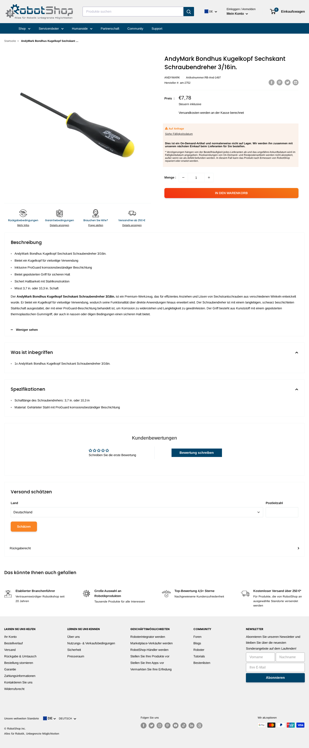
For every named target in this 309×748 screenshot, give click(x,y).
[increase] (209, 177)
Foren (197, 636)
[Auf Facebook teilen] (272, 82)
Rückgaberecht (20, 548)
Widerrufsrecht (14, 689)
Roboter (198, 649)
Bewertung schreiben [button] (197, 452)
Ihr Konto (10, 636)
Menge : (170, 177)
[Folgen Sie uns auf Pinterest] (167, 725)
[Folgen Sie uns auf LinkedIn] (191, 725)
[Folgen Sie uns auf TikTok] (183, 725)
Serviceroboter (49, 28)
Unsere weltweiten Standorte (21, 718)
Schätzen (24, 526)
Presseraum (75, 656)
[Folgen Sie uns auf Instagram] (159, 725)
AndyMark (172, 77)
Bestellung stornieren (18, 663)
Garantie (10, 669)
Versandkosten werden (194, 112)
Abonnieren (275, 677)
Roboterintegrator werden (147, 636)
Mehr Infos (23, 225)
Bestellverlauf (13, 643)
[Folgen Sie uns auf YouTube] (175, 725)
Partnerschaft (110, 28)
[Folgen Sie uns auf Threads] (199, 725)
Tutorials (199, 656)
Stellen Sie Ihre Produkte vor (149, 656)
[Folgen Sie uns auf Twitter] (151, 725)
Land (14, 503)
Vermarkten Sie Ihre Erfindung (151, 669)
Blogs (197, 643)
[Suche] (189, 11)
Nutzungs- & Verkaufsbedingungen (91, 643)
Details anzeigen (59, 225)
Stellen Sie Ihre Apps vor (147, 663)
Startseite (10, 40)
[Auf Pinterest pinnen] (280, 82)
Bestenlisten (201, 663)
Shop (22, 28)
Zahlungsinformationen (19, 676)
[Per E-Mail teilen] (295, 82)
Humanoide (80, 28)
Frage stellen (95, 225)
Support (157, 28)
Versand (10, 649)
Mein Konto (236, 13)
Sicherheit (74, 649)
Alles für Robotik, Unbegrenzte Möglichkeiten (31, 733)
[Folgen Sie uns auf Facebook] (144, 725)
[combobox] (133, 11)
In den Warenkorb (231, 193)
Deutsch (66, 718)
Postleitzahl (274, 503)
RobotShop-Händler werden (149, 649)
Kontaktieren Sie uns (18, 682)
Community (135, 28)
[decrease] (183, 177)
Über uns (73, 636)
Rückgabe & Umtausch (20, 656)
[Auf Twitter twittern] (288, 82)
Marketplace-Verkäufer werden (151, 643)
